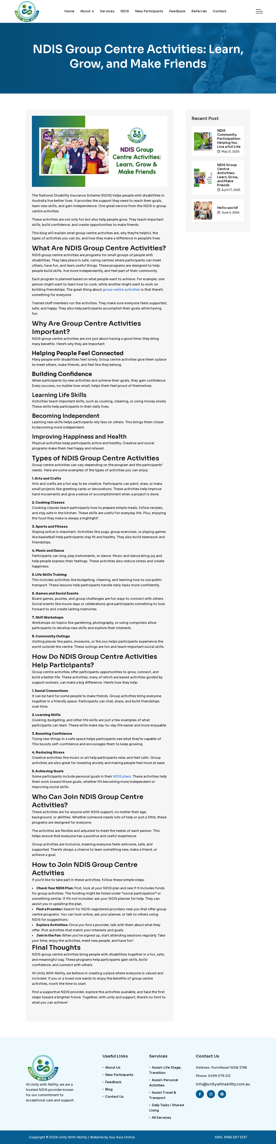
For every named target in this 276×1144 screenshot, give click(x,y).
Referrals (199, 11)
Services (107, 11)
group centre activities (121, 289)
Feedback (177, 11)
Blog (109, 1089)
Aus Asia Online (122, 1137)
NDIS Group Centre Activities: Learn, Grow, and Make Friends (227, 175)
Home (69, 11)
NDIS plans (122, 776)
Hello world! (227, 208)
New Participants (149, 11)
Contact (219, 11)
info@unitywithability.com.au (223, 1084)
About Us (112, 1067)
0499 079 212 (219, 1076)
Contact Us (114, 1097)
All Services (161, 1118)
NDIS (124, 11)
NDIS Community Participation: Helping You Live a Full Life (229, 138)
